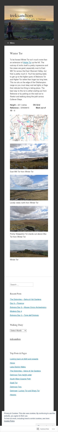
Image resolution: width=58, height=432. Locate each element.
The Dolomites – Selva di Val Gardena (25, 299)
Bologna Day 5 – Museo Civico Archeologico (28, 307)
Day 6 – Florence (17, 303)
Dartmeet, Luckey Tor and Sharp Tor (25, 390)
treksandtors (15, 338)
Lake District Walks (18, 366)
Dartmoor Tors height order (21, 374)
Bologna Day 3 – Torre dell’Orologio (24, 315)
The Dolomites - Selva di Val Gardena (25, 370)
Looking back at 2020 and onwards (24, 358)
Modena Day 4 (16, 311)
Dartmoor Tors (16, 386)
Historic (13, 394)
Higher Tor (27, 62)
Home (12, 362)
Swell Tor (13, 382)
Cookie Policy (9, 421)
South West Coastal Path (20, 378)
